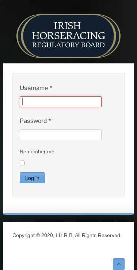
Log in (32, 177)
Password (35, 120)
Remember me (37, 151)
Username (36, 88)
